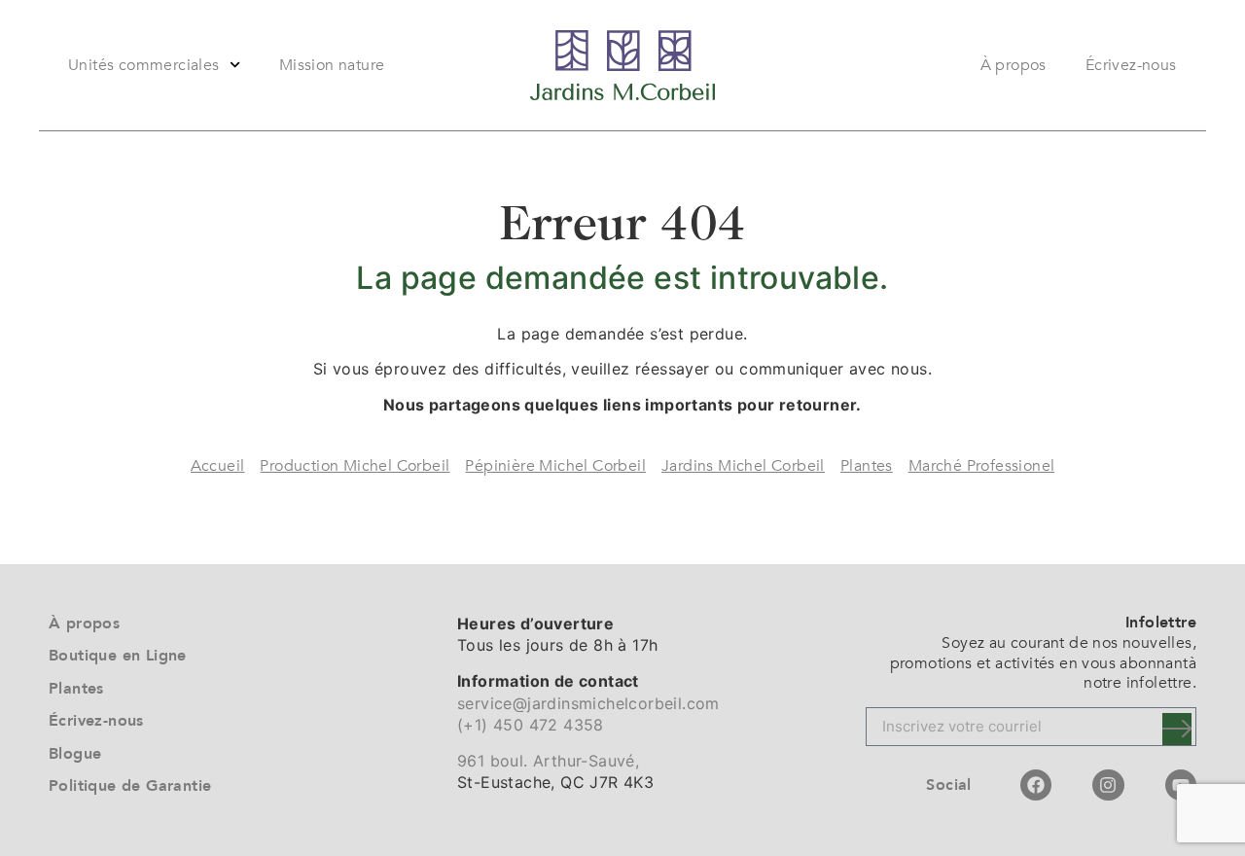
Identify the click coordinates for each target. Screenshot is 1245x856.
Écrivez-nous (1131, 65)
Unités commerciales (144, 65)
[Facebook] (1035, 785)
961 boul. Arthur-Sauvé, (548, 760)
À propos (1013, 65)
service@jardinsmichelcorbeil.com (588, 703)
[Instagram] (1107, 785)
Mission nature (332, 65)
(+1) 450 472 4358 (530, 724)
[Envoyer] (1177, 729)
